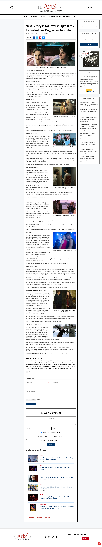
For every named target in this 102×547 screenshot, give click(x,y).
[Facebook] (86, 8)
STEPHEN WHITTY (35, 33)
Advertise (66, 16)
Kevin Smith (39, 517)
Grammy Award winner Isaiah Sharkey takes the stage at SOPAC (88, 119)
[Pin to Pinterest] (40, 37)
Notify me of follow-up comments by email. (50, 436)
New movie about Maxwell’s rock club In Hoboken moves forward (87, 144)
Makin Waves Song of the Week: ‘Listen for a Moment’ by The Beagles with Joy (89, 104)
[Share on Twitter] (37, 37)
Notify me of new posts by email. (50, 440)
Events (43, 16)
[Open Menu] (11, 7)
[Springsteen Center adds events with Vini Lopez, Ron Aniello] (33, 468)
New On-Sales (34, 16)
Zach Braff (47, 517)
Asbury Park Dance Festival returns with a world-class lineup (89, 151)
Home (26, 16)
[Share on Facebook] (34, 37)
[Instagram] (91, 8)
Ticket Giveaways (54, 16)
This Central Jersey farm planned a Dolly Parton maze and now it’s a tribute (88, 111)
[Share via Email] (43, 37)
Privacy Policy (3, 546)
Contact (75, 16)
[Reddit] (56, 537)
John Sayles (31, 517)
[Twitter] (89, 8)
